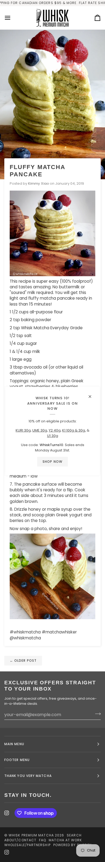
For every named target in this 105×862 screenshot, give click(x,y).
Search (74, 835)
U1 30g (52, 435)
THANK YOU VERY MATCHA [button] (28, 775)
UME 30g (39, 430)
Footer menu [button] (17, 760)
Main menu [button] (14, 744)
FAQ (42, 840)
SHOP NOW (52, 461)
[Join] (96, 714)
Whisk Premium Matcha (31, 835)
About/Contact (20, 840)
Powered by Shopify (72, 845)
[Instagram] (6, 813)
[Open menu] (12, 18)
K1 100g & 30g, (74, 430)
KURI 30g (23, 430)
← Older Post (23, 660)
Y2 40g (55, 430)
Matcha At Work (65, 840)
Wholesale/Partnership (27, 845)
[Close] (92, 394)
